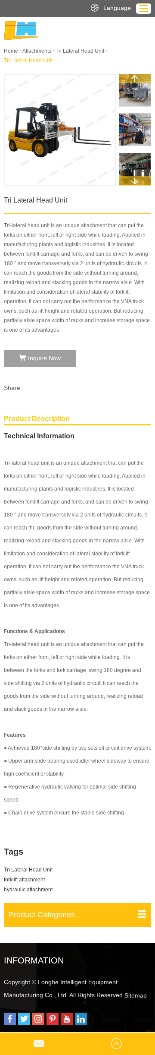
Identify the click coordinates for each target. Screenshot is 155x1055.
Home (11, 51)
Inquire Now (44, 358)
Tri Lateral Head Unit (80, 51)
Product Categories (42, 914)
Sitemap (135, 995)
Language (117, 7)
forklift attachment (24, 880)
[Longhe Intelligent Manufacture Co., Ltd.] (21, 30)
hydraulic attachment (28, 890)
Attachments (36, 51)
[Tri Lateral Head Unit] (60, 130)
